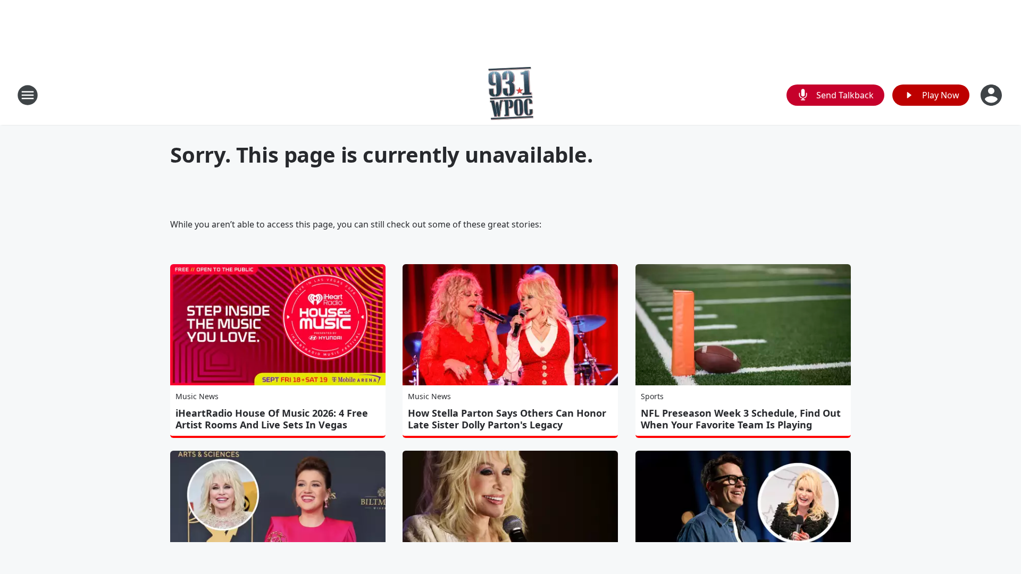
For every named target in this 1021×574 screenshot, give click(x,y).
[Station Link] (510, 95)
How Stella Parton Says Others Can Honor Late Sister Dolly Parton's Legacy (507, 418)
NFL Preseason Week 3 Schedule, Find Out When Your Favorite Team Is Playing (741, 418)
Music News (197, 396)
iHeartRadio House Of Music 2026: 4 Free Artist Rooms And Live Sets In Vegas (271, 418)
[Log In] (992, 95)
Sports (652, 396)
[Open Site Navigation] (27, 95)
